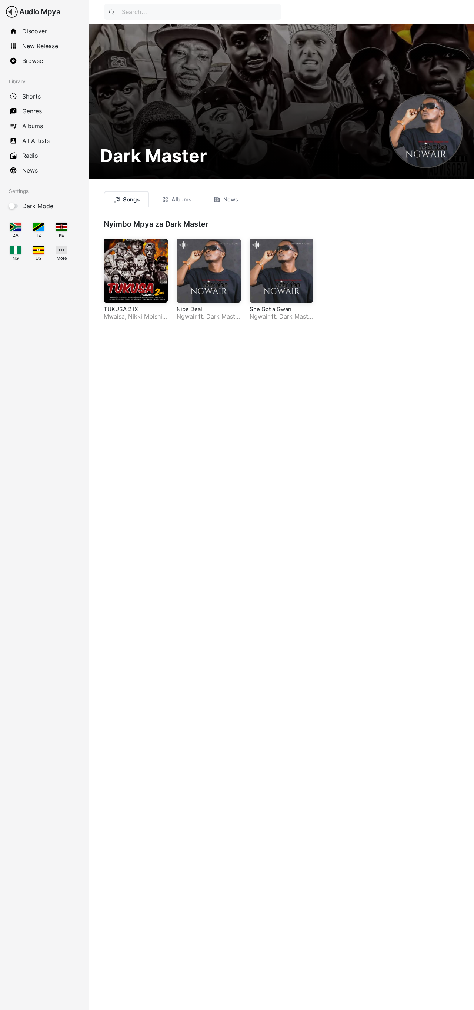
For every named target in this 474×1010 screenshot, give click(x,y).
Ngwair (187, 316)
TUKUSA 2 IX (121, 309)
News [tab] (230, 199)
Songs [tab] (131, 199)
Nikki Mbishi (145, 316)
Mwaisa (114, 316)
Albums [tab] (181, 199)
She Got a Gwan (270, 309)
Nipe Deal (189, 309)
